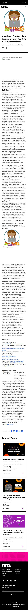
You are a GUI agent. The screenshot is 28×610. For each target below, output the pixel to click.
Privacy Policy (14, 602)
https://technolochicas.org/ (17, 361)
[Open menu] (25, 7)
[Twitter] (7, 580)
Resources (17, 571)
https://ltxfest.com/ (9, 366)
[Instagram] (11, 580)
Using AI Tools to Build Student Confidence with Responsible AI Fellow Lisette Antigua (14, 497)
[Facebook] (3, 580)
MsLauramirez (9, 424)
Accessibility (18, 569)
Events (3, 575)
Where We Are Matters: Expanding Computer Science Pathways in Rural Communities (13, 532)
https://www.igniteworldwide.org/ (10, 359)
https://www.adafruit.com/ (9, 356)
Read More (6, 473)
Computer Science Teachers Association (7, 570)
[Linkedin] (15, 580)
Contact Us (17, 573)
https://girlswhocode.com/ (16, 362)
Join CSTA (4, 573)
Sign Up (13, 594)
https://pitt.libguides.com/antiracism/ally (12, 343)
